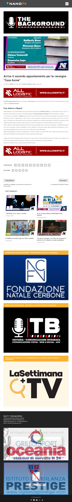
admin (12, 84)
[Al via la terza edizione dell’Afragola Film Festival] (52, 203)
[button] (33, 22)
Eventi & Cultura (27, 84)
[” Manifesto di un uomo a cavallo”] (20, 203)
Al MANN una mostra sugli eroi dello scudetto (19, 238)
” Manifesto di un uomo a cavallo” (16, 213)
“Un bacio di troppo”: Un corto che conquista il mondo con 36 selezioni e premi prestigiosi (51, 239)
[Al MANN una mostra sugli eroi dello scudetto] (20, 228)
